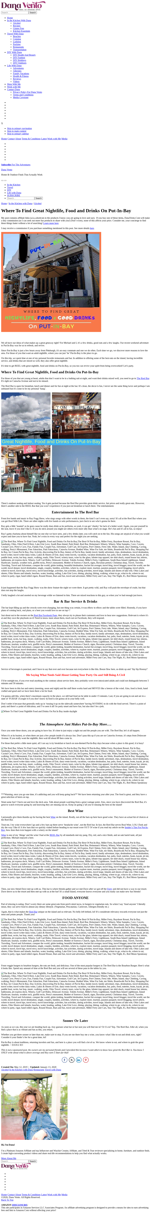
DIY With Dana (14, 52)
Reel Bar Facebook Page (45, 615)
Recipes (16, 25)
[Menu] (2, 180)
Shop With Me (14, 84)
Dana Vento (6, 169)
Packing (16, 44)
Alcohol (16, 23)
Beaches (17, 36)
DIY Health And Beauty (24, 55)
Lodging (17, 41)
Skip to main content (16, 131)
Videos (16, 81)
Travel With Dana (15, 33)
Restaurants (18, 47)
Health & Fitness (21, 76)
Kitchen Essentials (21, 31)
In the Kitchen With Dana (19, 20)
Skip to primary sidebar (18, 133)
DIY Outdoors (19, 63)
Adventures (18, 68)
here (92, 228)
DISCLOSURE (19, 1205)
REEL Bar (55, 835)
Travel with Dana (53, 1069)
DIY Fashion (19, 57)
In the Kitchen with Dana (21, 1069)
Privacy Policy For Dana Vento (27, 92)
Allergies (17, 71)
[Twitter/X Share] (71, 1060)
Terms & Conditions (31, 138)
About (18, 138)
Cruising (17, 39)
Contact (11, 138)
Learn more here (51, 223)
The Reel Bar (143, 378)
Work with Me (14, 87)
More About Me (8, 1158)
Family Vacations (21, 73)
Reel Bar (33, 911)
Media (64, 138)
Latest (44, 138)
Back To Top (7, 1200)
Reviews (17, 79)
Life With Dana (14, 65)
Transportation (19, 49)
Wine (53, 817)
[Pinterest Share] (86, 1060)
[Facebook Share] (64, 1060)
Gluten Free (18, 28)
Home (10, 18)
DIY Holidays (19, 60)
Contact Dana (13, 89)
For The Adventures (15, 164)
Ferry (109, 889)
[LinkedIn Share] (79, 1060)
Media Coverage (20, 97)
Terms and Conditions (23, 94)
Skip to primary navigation (19, 128)
